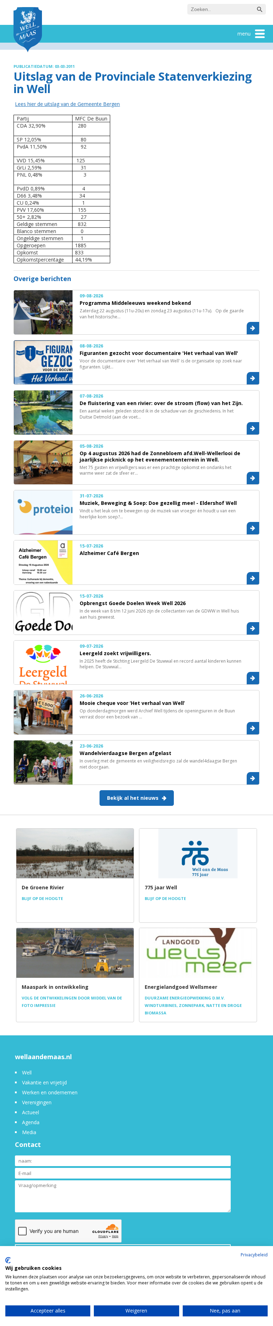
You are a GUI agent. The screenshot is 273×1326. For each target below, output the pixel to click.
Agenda (30, 1122)
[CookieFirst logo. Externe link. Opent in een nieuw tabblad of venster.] (8, 1260)
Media (29, 1132)
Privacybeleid (254, 1255)
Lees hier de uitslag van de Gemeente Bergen (67, 104)
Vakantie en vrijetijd (44, 1082)
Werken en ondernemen (49, 1092)
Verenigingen (37, 1102)
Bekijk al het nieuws (133, 797)
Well (27, 1072)
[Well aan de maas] (28, 30)
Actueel (30, 1112)
